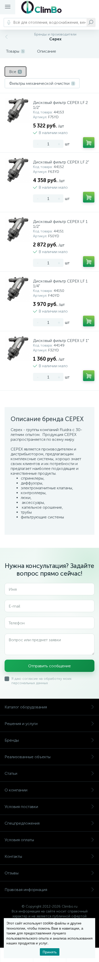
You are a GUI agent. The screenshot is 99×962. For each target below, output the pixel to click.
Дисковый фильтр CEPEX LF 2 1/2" (60, 105)
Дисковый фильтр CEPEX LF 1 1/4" (60, 283)
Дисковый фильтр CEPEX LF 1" (61, 340)
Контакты (13, 856)
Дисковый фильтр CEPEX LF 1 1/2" (60, 224)
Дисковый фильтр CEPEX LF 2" (61, 162)
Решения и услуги (21, 723)
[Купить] (88, 142)
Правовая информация (26, 889)
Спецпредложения (22, 823)
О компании (16, 790)
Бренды (12, 740)
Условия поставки (21, 806)
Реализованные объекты (28, 756)
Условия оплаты (19, 839)
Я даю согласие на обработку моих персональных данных (41, 680)
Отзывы (12, 873)
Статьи (11, 773)
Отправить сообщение (49, 665)
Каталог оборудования (26, 707)
